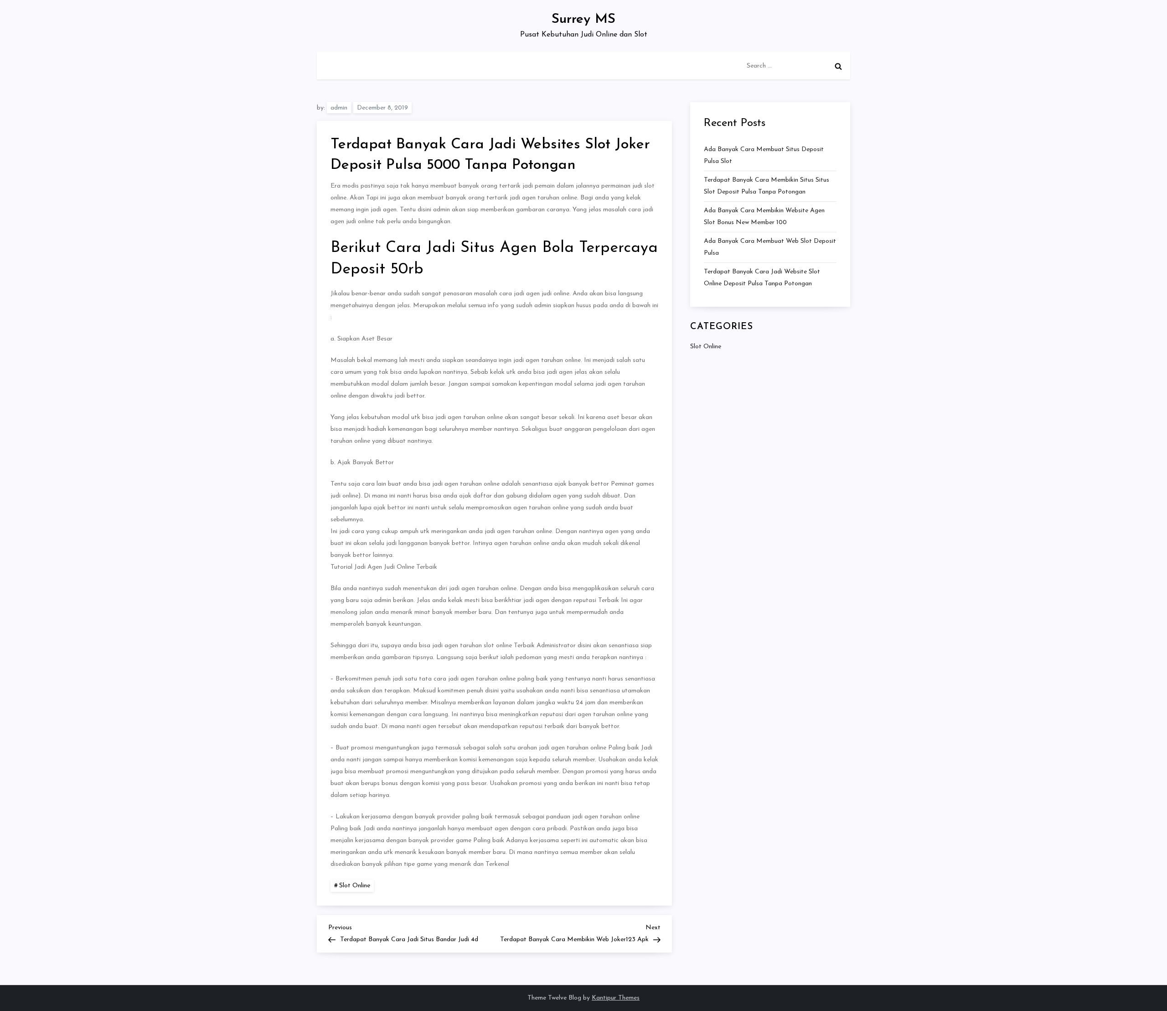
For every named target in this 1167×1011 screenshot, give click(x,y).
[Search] (838, 66)
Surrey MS (583, 19)
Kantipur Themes (616, 998)
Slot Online (354, 885)
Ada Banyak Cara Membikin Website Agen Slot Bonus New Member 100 (764, 216)
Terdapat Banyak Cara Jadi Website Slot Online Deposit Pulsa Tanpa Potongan (762, 277)
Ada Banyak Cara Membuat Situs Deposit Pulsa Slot (764, 155)
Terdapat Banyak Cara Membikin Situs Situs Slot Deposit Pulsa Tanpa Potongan (766, 186)
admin (338, 108)
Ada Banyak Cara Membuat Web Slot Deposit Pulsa (770, 247)
